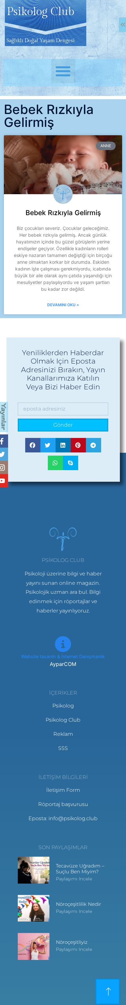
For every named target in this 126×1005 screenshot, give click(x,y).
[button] (63, 71)
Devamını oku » (63, 304)
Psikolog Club (40, 11)
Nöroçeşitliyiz (72, 942)
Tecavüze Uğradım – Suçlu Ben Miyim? (80, 869)
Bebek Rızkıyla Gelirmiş (63, 213)
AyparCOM (63, 664)
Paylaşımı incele (74, 879)
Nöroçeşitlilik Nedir (78, 904)
